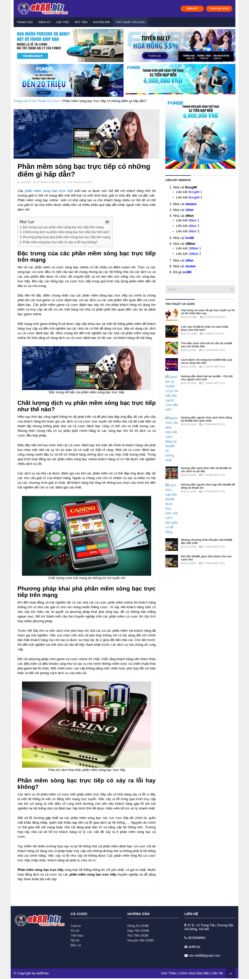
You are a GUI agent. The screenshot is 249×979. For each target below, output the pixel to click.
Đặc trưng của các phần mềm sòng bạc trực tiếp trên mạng (63, 227)
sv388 (187, 272)
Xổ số (75, 931)
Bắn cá (76, 945)
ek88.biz (43, 973)
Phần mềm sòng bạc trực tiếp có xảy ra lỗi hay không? (60, 242)
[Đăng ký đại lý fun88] (69, 45)
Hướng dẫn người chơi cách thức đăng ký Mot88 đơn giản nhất (206, 419)
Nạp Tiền (62, 22)
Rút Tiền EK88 (137, 935)
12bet (189, 210)
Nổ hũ (75, 940)
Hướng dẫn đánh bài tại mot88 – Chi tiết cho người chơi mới (207, 378)
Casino (76, 926)
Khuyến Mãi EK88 (140, 940)
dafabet (191, 204)
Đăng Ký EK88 (138, 926)
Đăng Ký (45, 22)
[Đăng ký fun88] (200, 134)
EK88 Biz (26, 182)
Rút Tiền (81, 22)
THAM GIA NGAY (219, 8)
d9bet (192, 220)
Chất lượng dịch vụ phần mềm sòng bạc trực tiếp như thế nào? (66, 232)
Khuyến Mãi (101, 22)
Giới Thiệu (168, 973)
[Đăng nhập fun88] (180, 80)
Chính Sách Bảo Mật (194, 973)
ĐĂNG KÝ (192, 8)
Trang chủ (25, 22)
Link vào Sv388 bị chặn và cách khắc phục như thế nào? (205, 328)
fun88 (189, 238)
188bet (193, 248)
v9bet (189, 260)
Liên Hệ (217, 973)
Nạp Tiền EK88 (138, 931)
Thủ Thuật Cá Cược (130, 22)
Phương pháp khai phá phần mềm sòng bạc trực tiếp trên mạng (66, 237)
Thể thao (77, 935)
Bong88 (194, 192)
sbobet (190, 266)
